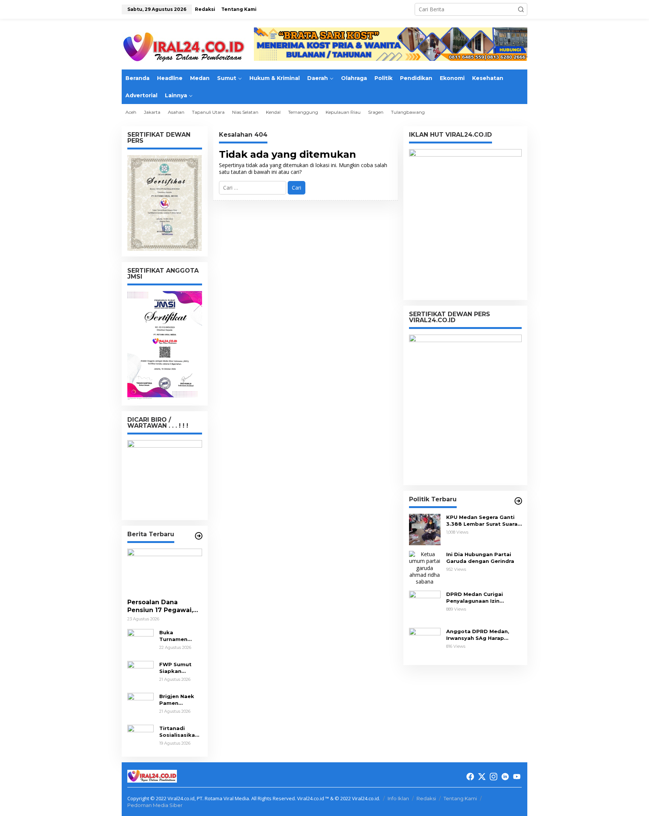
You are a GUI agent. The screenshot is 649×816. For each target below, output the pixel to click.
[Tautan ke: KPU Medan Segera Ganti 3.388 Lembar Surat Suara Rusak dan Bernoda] (425, 528)
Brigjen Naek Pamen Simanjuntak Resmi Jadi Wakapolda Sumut (176, 699)
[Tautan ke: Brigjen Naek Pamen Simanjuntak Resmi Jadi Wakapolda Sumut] (140, 705)
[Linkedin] (505, 776)
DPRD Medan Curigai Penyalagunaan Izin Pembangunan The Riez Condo (479, 597)
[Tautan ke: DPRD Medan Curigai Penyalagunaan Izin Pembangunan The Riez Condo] (425, 605)
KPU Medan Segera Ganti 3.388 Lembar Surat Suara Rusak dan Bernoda (482, 520)
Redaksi (426, 798)
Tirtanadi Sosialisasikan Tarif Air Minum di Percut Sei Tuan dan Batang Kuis (180, 731)
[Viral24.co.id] (184, 47)
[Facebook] (470, 776)
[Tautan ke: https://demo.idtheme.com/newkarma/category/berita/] (198, 535)
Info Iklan (398, 798)
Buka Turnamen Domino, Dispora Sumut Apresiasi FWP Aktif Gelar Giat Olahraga (179, 636)
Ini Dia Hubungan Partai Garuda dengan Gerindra (480, 557)
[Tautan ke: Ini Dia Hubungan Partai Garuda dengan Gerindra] (425, 567)
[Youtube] (517, 776)
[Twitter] (482, 776)
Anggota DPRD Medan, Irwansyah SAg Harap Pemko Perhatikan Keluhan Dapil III (483, 634)
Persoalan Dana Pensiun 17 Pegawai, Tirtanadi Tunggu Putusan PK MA (160, 606)
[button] (521, 9)
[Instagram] (493, 776)
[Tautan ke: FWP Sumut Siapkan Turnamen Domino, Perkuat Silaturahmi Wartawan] (140, 673)
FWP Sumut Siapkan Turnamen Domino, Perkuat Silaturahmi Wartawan (175, 667)
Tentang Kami (460, 798)
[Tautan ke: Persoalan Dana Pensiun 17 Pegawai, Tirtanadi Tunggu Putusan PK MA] (164, 571)
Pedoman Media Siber (155, 805)
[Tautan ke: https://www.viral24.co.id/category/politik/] (518, 500)
